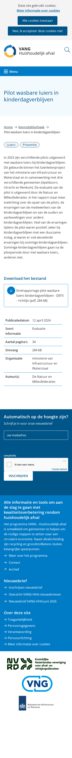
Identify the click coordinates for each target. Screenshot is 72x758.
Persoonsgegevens (21, 626)
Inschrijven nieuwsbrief (25, 587)
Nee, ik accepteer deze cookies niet (37, 31)
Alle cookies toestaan (37, 20)
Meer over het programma (28, 555)
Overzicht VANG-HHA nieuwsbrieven (35, 594)
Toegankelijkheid (20, 619)
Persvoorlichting (20, 638)
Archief (14, 569)
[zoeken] (67, 50)
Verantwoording (19, 632)
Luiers (11, 145)
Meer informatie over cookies (38, 10)
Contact (14, 562)
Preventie (30, 145)
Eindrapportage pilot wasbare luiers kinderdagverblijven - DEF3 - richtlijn (40, 295)
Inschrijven (18, 476)
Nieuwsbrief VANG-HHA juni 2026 (33, 601)
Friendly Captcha (59, 469)
